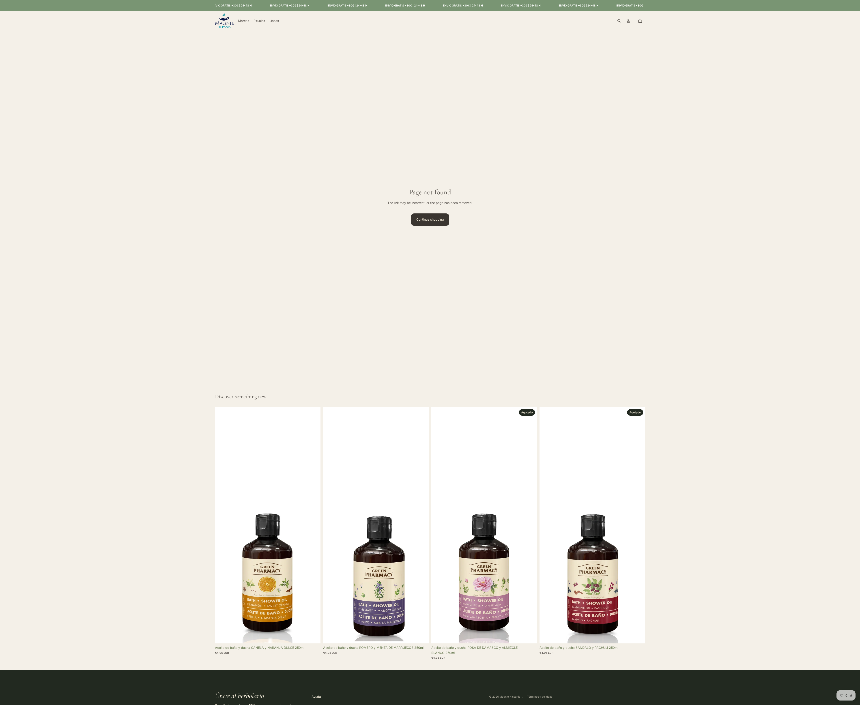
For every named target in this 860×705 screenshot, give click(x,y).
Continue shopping (430, 219)
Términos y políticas (539, 696)
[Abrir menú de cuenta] (628, 21)
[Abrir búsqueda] (619, 21)
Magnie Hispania (509, 696)
